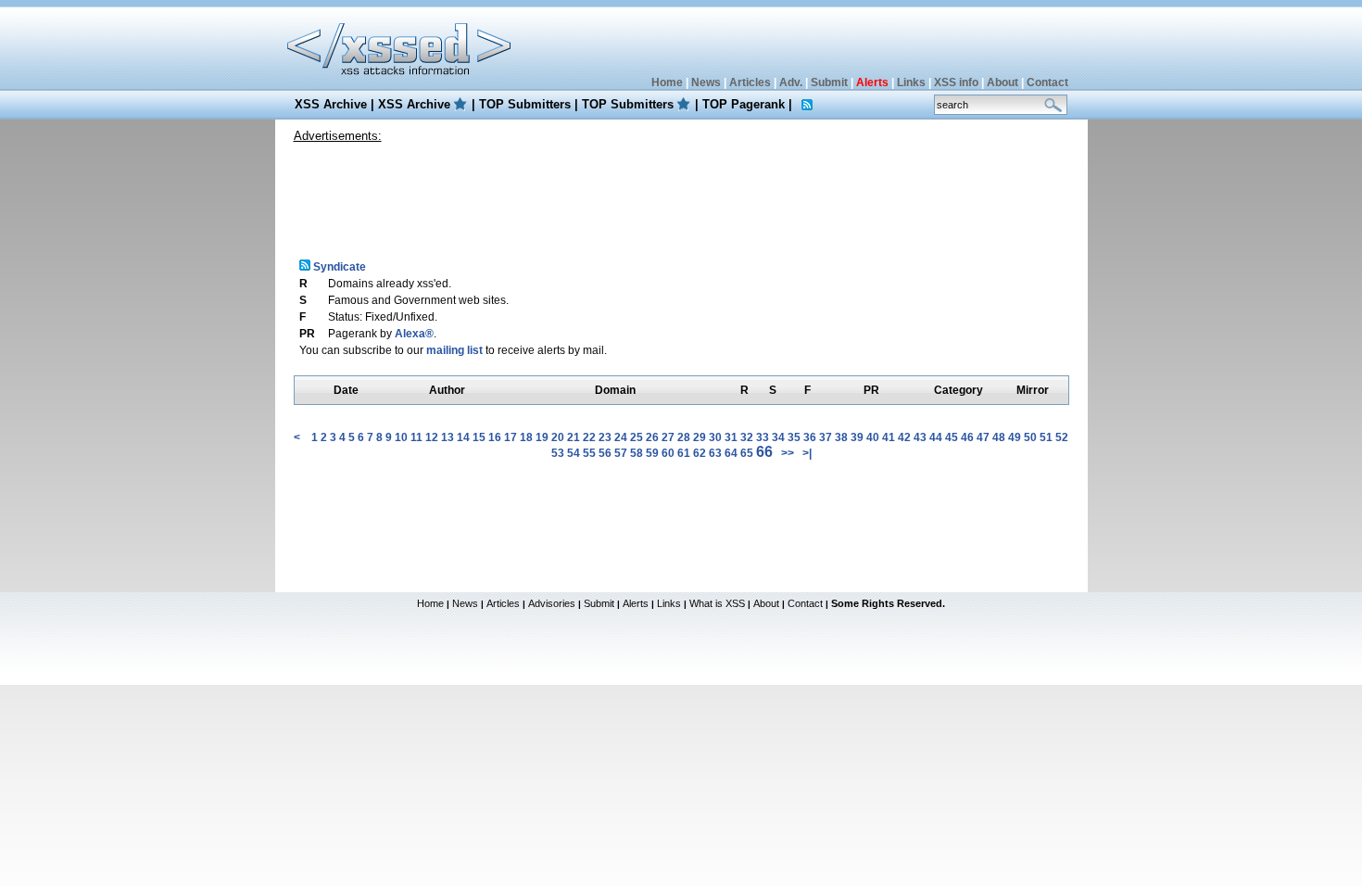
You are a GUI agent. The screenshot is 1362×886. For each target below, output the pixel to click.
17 (510, 437)
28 (683, 437)
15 (479, 437)
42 (904, 437)
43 (920, 437)
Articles (750, 82)
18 (526, 437)
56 (605, 453)
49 (1014, 437)
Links (911, 82)
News (706, 82)
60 (668, 453)
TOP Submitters (525, 104)
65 (746, 453)
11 (416, 437)
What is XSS (717, 603)
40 (872, 437)
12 (431, 437)
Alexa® (414, 333)
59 (652, 453)
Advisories (551, 603)
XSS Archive (331, 104)
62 (699, 453)
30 (715, 437)
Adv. (790, 82)
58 (636, 453)
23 (605, 437)
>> (787, 453)
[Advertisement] (681, 193)
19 (542, 437)
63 (715, 453)
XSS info (956, 82)
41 (888, 437)
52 (1061, 437)
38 (841, 437)
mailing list (454, 350)
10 (401, 437)
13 (447, 437)
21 (573, 437)
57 (620, 453)
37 (825, 437)
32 (746, 437)
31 (731, 437)
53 (557, 453)
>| (807, 453)
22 (589, 437)
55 (589, 453)
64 (731, 453)
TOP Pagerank (743, 104)
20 (557, 437)
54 (573, 453)
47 (983, 437)
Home (667, 82)
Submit (829, 82)
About (1002, 82)
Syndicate (338, 266)
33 (762, 437)
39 (857, 437)
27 (668, 437)
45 (951, 437)
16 (494, 437)
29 (699, 437)
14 (463, 437)
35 (794, 437)
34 (778, 437)
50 (1030, 437)
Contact (1047, 82)
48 (998, 437)
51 (1046, 437)
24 (620, 437)
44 (935, 437)
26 (652, 437)
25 (636, 437)
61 (683, 453)
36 (809, 437)
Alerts (636, 603)
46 (967, 437)
